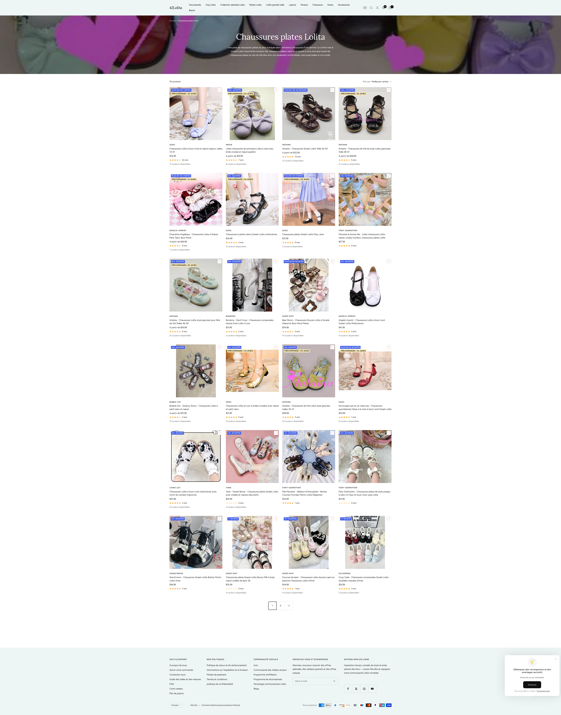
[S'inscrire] (334, 681)
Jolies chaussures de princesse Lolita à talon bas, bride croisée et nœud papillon (249, 150)
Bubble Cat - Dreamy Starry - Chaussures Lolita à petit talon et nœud (193, 407)
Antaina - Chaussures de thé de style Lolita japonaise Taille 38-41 (365, 150)
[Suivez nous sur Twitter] (356, 689)
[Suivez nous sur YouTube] (372, 689)
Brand (192, 10)
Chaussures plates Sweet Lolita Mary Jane (303, 234)
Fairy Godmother (348, 231)
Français (174, 705)
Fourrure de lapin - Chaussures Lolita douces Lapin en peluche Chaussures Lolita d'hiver (308, 579)
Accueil (172, 21)
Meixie (229, 145)
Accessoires (344, 5)
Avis (256, 665)
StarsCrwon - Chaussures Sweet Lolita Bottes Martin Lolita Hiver (195, 579)
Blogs (256, 688)
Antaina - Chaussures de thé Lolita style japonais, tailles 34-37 (306, 407)
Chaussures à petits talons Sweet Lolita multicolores (251, 234)
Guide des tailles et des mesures (185, 679)
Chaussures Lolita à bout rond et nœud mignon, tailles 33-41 (195, 150)
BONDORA (230, 316)
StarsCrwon (176, 573)
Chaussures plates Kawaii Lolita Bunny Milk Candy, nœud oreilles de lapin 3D (250, 579)
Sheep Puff (288, 316)
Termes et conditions (217, 679)
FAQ (171, 684)
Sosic (172, 145)
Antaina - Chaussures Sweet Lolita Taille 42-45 (305, 148)
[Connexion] (377, 7)
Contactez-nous (177, 674)
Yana (228, 488)
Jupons (292, 5)
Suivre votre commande (181, 670)
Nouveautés (195, 5)
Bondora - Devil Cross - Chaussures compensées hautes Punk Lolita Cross (249, 322)
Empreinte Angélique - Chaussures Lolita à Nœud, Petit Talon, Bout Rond (193, 236)
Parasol (304, 5)
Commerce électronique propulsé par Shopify (220, 705)
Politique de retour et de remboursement (227, 665)
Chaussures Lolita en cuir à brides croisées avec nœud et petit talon (252, 407)
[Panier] (390, 7)
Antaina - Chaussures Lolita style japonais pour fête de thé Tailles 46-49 (194, 322)
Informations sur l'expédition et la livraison (227, 670)
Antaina (286, 145)
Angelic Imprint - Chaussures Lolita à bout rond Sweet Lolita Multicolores (362, 322)
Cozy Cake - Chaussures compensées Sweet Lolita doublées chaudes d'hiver (363, 579)
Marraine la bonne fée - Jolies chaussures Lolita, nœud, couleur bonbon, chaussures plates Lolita (362, 236)
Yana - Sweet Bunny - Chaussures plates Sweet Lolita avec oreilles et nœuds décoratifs (252, 493)
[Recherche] (371, 7)
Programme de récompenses (268, 679)
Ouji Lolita (211, 5)
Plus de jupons (176, 693)
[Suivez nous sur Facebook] (348, 689)
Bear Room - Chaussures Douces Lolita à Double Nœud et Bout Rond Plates (305, 322)
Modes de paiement (216, 674)
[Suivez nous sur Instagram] (364, 689)
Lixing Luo (174, 488)
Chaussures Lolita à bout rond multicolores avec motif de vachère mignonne (193, 493)
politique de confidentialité (220, 684)
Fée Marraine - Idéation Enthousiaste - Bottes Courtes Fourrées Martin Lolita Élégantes (304, 493)
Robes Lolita (255, 5)
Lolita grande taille (275, 5)
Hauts (330, 5)
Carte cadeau (176, 688)
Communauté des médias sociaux (270, 670)
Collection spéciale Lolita (232, 5)
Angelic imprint (177, 231)
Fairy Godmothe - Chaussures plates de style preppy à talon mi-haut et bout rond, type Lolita (364, 493)
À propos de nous (178, 665)
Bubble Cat (175, 402)
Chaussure (317, 5)
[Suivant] (289, 606)
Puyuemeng (345, 573)
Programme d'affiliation (265, 674)
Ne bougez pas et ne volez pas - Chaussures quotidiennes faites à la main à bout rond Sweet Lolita (365, 407)
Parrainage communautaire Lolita (270, 684)
